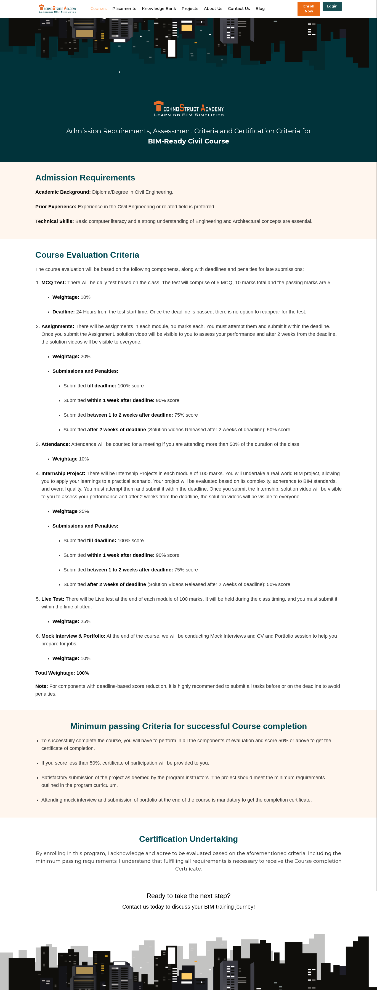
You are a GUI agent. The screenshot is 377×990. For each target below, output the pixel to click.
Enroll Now (308, 8)
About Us (213, 8)
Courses (99, 8)
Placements (124, 8)
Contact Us (239, 8)
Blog (260, 8)
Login (332, 6)
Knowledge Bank (159, 8)
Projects (190, 8)
